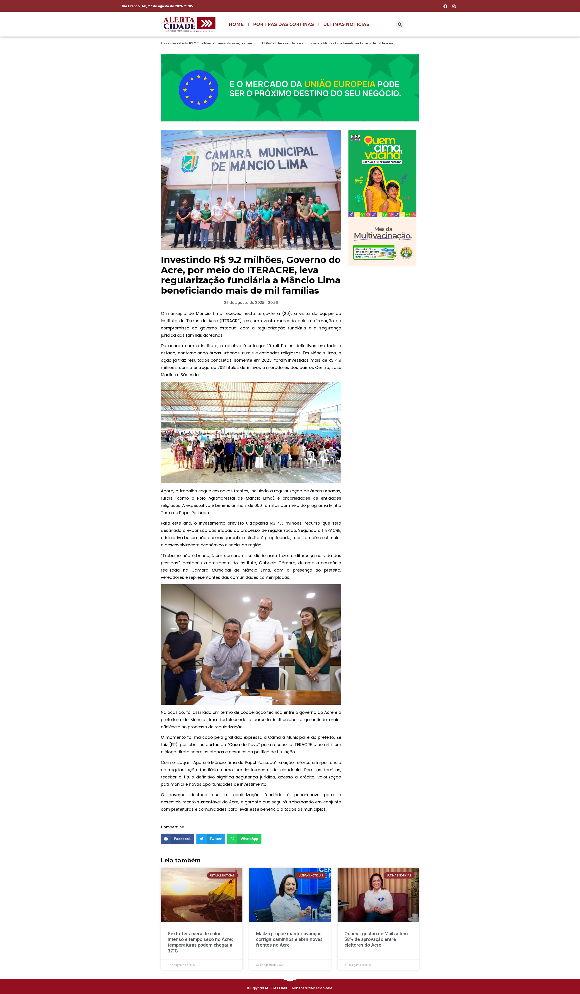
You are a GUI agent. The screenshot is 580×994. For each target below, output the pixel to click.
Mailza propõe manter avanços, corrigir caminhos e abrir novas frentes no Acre (289, 939)
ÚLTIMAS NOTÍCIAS (346, 24)
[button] (400, 24)
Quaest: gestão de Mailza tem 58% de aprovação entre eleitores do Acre (376, 939)
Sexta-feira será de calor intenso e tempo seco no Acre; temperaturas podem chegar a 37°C (200, 942)
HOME (236, 24)
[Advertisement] (382, 298)
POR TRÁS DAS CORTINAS (283, 24)
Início (165, 43)
